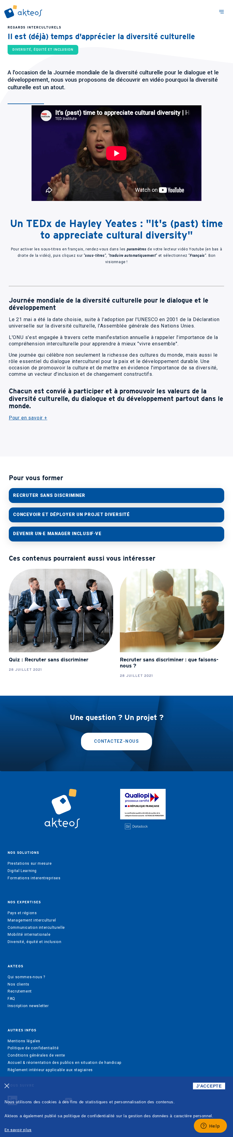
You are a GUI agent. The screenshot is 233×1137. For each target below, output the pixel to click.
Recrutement (20, 991)
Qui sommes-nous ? (26, 977)
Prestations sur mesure (30, 863)
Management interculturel (32, 920)
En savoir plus (18, 1130)
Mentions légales (24, 1041)
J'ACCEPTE (208, 1086)
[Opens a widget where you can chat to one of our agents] (210, 1126)
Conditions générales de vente (36, 1055)
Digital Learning (22, 871)
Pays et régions (22, 913)
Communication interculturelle (36, 927)
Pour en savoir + (28, 418)
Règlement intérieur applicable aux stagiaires (50, 1070)
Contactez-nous (116, 741)
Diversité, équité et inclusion (34, 942)
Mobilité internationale (29, 934)
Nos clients (18, 984)
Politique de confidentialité (33, 1048)
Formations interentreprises (34, 878)
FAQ (11, 998)
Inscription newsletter (28, 1006)
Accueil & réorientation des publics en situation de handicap (65, 1063)
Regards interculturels (34, 27)
